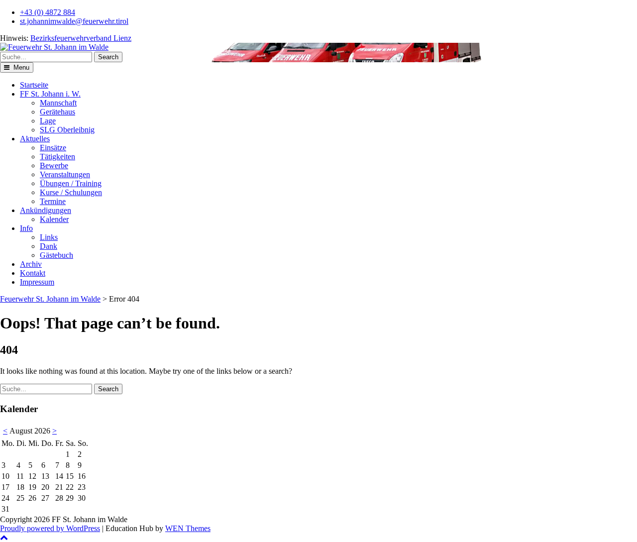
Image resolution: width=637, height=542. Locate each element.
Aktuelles (35, 138)
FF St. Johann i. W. (50, 94)
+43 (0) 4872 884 (47, 12)
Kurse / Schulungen (71, 192)
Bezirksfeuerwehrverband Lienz (80, 38)
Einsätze (53, 147)
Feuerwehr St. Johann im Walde (50, 299)
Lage (48, 120)
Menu (20, 67)
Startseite (34, 85)
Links (49, 237)
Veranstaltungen (65, 174)
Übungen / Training (71, 183)
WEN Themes (188, 528)
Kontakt (32, 273)
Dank (48, 246)
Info (26, 228)
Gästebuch (56, 255)
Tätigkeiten (57, 156)
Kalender (54, 219)
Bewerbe (54, 165)
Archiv (31, 264)
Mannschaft (58, 103)
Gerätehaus (57, 112)
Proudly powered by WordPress (50, 528)
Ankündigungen (45, 210)
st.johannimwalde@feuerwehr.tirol (74, 21)
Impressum (37, 282)
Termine (53, 201)
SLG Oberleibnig (67, 129)
